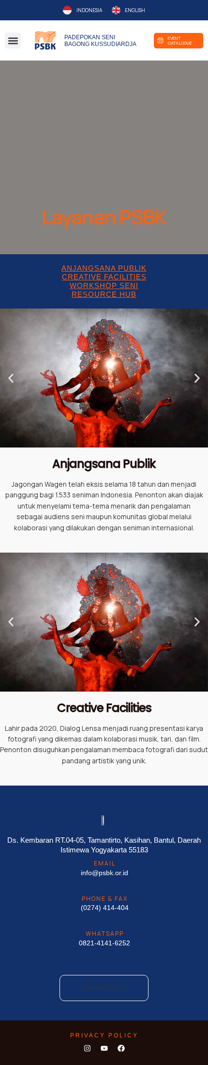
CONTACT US (104, 988)
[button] (13, 40)
